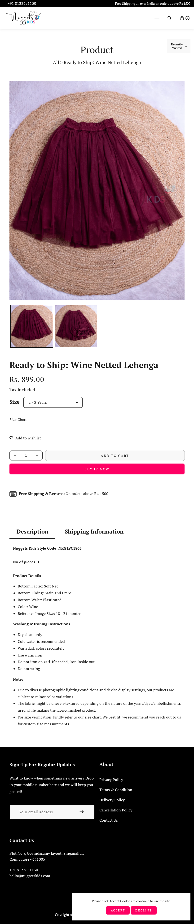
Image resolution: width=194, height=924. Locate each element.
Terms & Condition (115, 789)
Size (14, 401)
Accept (118, 910)
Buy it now (97, 469)
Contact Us (108, 820)
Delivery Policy (112, 799)
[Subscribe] (82, 812)
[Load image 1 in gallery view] (32, 326)
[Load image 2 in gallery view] (76, 326)
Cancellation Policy (115, 810)
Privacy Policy (111, 779)
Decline (143, 910)
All (56, 62)
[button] (157, 18)
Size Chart (18, 419)
